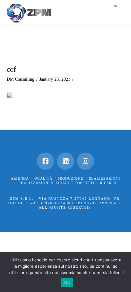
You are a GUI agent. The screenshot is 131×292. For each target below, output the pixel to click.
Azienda (20, 178)
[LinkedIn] (65, 161)
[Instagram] (85, 161)
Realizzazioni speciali (43, 183)
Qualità (43, 178)
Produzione (70, 178)
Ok (67, 282)
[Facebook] (45, 161)
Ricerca (108, 183)
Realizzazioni (104, 178)
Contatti (84, 183)
